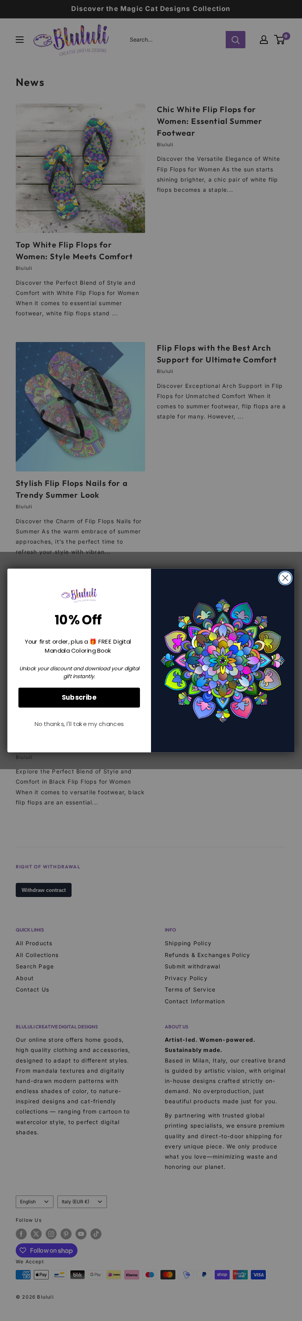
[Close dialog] (285, 577)
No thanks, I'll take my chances (79, 724)
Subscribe (79, 697)
